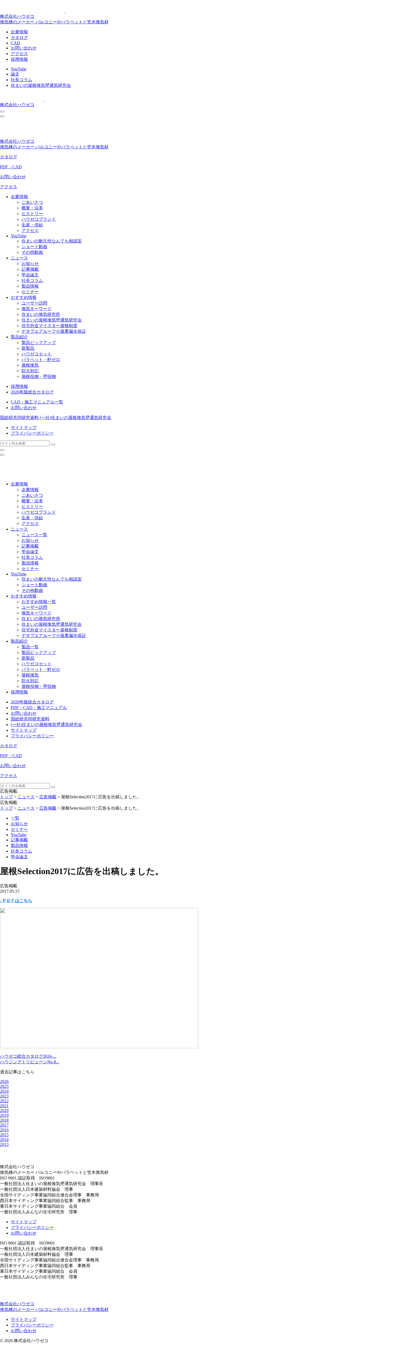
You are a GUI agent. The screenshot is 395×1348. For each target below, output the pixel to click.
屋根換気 (30, 365)
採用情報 (19, 59)
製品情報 (30, 286)
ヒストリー (32, 213)
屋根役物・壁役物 (38, 376)
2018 (4, 1120)
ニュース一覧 (34, 534)
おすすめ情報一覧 (38, 601)
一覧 (15, 818)
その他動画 (32, 252)
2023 (4, 1096)
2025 (4, 1086)
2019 (4, 1115)
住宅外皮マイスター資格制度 (49, 325)
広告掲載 (47, 797)
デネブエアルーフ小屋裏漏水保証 (53, 331)
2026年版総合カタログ (32, 392)
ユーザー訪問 (34, 303)
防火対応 (30, 371)
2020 (4, 1110)
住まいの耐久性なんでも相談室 (51, 241)
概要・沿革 (32, 208)
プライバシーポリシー (32, 433)
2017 (4, 1125)
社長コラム (21, 79)
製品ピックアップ (38, 342)
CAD (15, 43)
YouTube (18, 69)
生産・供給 (32, 225)
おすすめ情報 (24, 297)
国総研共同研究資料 (20, 417)
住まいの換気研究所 (40, 314)
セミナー (30, 291)
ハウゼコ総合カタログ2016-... (28, 1056)
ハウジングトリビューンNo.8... (29, 1062)
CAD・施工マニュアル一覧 (37, 402)
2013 (4, 1144)
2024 (4, 1091)
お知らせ (30, 263)
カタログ (19, 37)
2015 (4, 1134)
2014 (4, 1139)
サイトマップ (24, 427)
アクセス (19, 53)
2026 (4, 1081)
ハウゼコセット (36, 354)
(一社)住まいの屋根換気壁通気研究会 (75, 417)
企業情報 (19, 32)
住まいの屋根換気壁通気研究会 (41, 85)
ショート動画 (34, 246)
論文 (15, 74)
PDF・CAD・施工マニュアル (39, 707)
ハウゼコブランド (38, 219)
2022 (4, 1101)
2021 (4, 1105)
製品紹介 (19, 337)
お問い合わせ (24, 48)
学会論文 (30, 275)
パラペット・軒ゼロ (40, 359)
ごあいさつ (32, 202)
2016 (4, 1130)
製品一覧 (30, 647)
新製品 (27, 348)
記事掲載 (30, 269)
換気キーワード (36, 308)
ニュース (19, 258)
